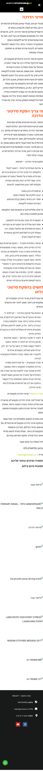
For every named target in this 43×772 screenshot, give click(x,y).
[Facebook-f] (25, 724)
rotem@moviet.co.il (28, 454)
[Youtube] (18, 724)
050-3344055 (23, 702)
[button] (21, 9)
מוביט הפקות (37, 393)
